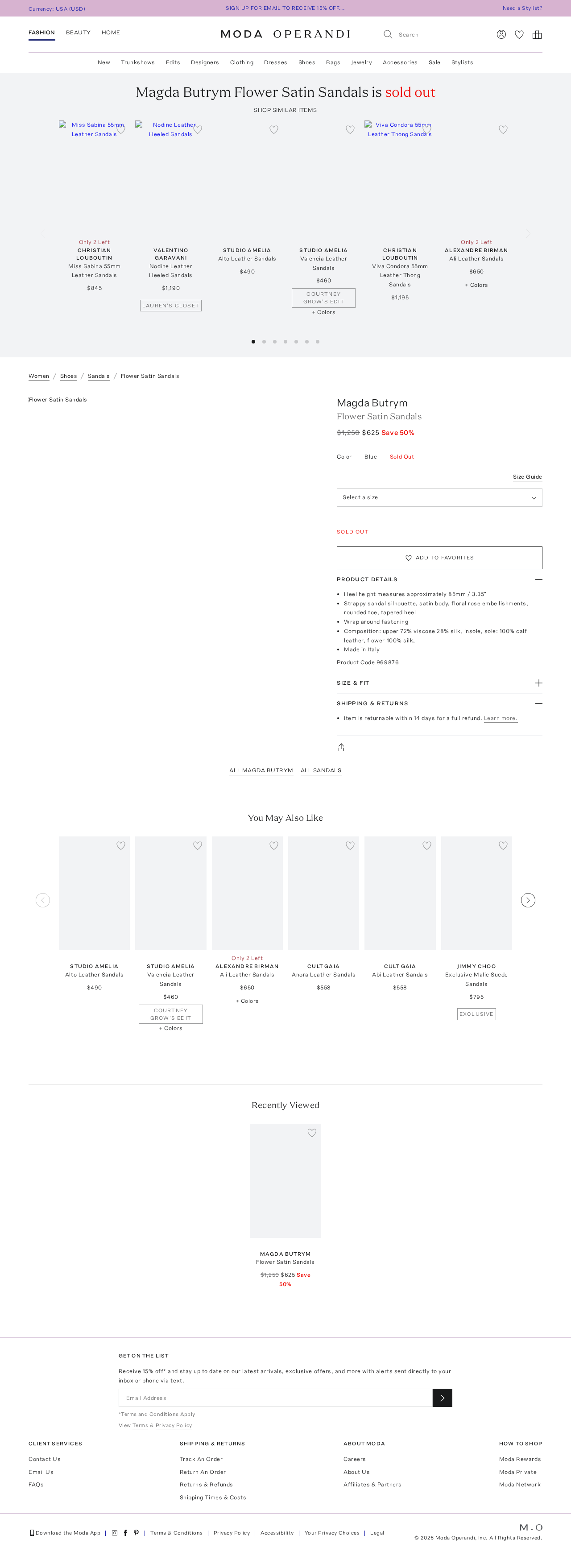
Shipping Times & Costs (213, 1497)
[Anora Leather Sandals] (323, 893)
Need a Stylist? (522, 8)
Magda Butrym (372, 402)
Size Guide (527, 476)
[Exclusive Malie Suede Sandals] (476, 893)
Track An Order (201, 1459)
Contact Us (45, 1459)
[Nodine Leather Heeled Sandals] (170, 177)
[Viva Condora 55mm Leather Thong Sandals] (399, 177)
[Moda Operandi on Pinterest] (136, 1532)
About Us (356, 1472)
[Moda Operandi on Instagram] (114, 1532)
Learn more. (501, 718)
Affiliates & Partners (372, 1484)
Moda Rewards (520, 1459)
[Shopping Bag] (537, 34)
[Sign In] (501, 34)
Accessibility (277, 1533)
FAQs (36, 1484)
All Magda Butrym (261, 770)
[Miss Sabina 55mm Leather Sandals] (94, 177)
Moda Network (520, 1484)
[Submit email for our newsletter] (442, 1398)
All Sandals (321, 770)
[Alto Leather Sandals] (247, 177)
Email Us (41, 1472)
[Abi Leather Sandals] (399, 893)
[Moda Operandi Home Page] (285, 34)
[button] (253, 341)
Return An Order (203, 1472)
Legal (377, 1533)
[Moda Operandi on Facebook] (125, 1532)
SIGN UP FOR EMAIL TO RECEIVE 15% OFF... (285, 8)
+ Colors (323, 312)
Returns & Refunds (206, 1484)
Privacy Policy (232, 1533)
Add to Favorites (445, 558)
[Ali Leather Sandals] (476, 177)
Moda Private (518, 1472)
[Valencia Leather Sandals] (323, 177)
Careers (354, 1459)
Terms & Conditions (176, 1533)
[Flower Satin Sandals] (285, 1180)
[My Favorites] (519, 34)
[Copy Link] (439, 747)
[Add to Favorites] (121, 129)
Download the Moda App (68, 1533)
